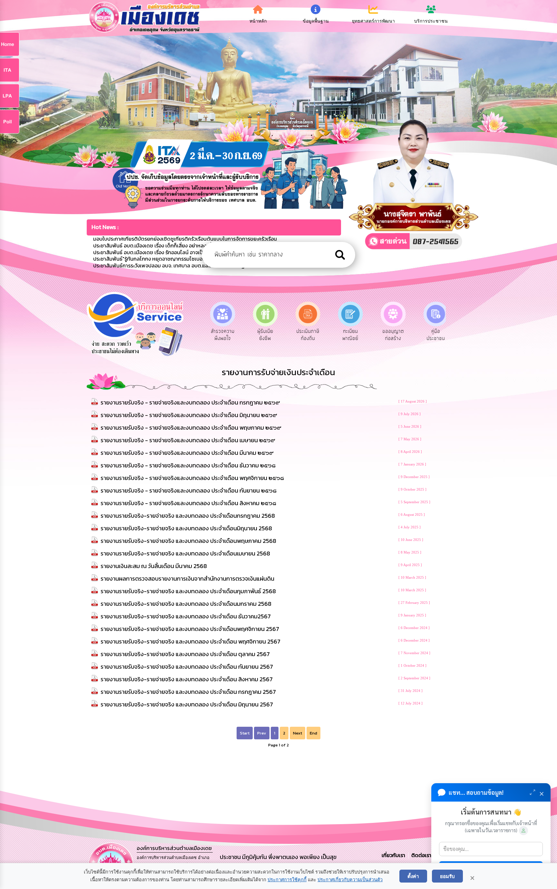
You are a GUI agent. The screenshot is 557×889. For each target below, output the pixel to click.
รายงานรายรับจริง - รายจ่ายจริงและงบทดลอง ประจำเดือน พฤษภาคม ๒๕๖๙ (191, 427)
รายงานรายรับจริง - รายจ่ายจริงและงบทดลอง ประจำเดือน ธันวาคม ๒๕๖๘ (188, 465)
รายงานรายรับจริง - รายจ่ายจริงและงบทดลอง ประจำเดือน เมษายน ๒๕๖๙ (188, 440)
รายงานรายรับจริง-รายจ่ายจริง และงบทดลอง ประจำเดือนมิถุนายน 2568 (186, 528)
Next (297, 733)
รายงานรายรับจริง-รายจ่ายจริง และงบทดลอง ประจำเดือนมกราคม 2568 (186, 603)
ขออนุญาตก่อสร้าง (390, 334)
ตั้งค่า (413, 876)
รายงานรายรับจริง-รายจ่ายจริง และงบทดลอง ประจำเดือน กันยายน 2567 (187, 666)
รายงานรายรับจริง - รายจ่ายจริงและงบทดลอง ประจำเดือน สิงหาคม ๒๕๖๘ (188, 503)
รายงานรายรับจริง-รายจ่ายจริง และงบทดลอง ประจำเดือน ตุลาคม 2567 (185, 654)
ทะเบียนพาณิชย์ (348, 334)
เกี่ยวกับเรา (394, 855)
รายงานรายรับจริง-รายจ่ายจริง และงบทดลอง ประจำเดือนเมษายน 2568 (185, 553)
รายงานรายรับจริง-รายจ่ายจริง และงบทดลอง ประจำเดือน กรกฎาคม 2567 (188, 691)
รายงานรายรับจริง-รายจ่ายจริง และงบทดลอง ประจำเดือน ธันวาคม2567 (186, 616)
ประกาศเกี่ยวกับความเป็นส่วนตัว (350, 879)
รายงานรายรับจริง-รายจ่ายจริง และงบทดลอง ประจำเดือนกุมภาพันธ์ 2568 (188, 591)
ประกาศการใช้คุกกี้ (287, 879)
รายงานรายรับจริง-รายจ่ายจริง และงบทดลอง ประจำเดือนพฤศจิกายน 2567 (190, 628)
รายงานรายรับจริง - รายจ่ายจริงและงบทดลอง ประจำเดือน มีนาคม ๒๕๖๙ (187, 452)
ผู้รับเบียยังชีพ (262, 334)
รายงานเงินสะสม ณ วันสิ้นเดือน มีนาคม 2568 (154, 566)
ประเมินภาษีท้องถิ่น (305, 334)
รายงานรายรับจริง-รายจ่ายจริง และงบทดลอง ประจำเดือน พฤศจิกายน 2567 (190, 641)
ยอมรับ (447, 876)
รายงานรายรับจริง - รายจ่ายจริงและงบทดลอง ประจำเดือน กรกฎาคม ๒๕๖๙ (190, 402)
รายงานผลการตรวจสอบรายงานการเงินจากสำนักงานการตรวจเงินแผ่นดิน (187, 578)
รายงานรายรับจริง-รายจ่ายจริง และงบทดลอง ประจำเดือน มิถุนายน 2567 (187, 704)
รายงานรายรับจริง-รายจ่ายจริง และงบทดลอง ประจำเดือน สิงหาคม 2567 (187, 679)
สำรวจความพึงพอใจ (220, 334)
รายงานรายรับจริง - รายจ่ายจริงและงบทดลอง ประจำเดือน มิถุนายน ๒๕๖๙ (189, 415)
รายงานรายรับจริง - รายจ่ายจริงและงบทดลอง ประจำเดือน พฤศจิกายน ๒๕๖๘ (192, 478)
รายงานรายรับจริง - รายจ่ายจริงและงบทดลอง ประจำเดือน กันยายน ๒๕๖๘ (189, 490)
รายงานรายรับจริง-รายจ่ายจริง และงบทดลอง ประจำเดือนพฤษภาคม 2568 (188, 540)
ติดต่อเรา (420, 855)
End (313, 733)
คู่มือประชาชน (433, 334)
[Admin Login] (523, 830)
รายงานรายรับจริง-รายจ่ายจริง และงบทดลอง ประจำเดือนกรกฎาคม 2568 (188, 515)
